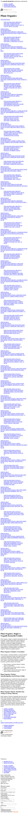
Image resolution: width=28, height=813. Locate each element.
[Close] (1, 785)
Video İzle (15, 811)
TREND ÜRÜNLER (9, 5)
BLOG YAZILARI (8, 714)
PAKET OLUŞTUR (9, 763)
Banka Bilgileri (7, 718)
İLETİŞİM (6, 772)
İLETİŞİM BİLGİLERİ (9, 711)
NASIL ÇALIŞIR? (8, 4)
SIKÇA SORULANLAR (10, 713)
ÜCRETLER (7, 715)
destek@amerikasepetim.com (8, 722)
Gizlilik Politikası (8, 726)
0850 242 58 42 (19, 722)
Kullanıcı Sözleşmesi (9, 725)
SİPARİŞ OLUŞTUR (5, 810)
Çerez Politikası (7, 728)
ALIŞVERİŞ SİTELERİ (10, 6)
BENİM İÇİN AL (8, 761)
